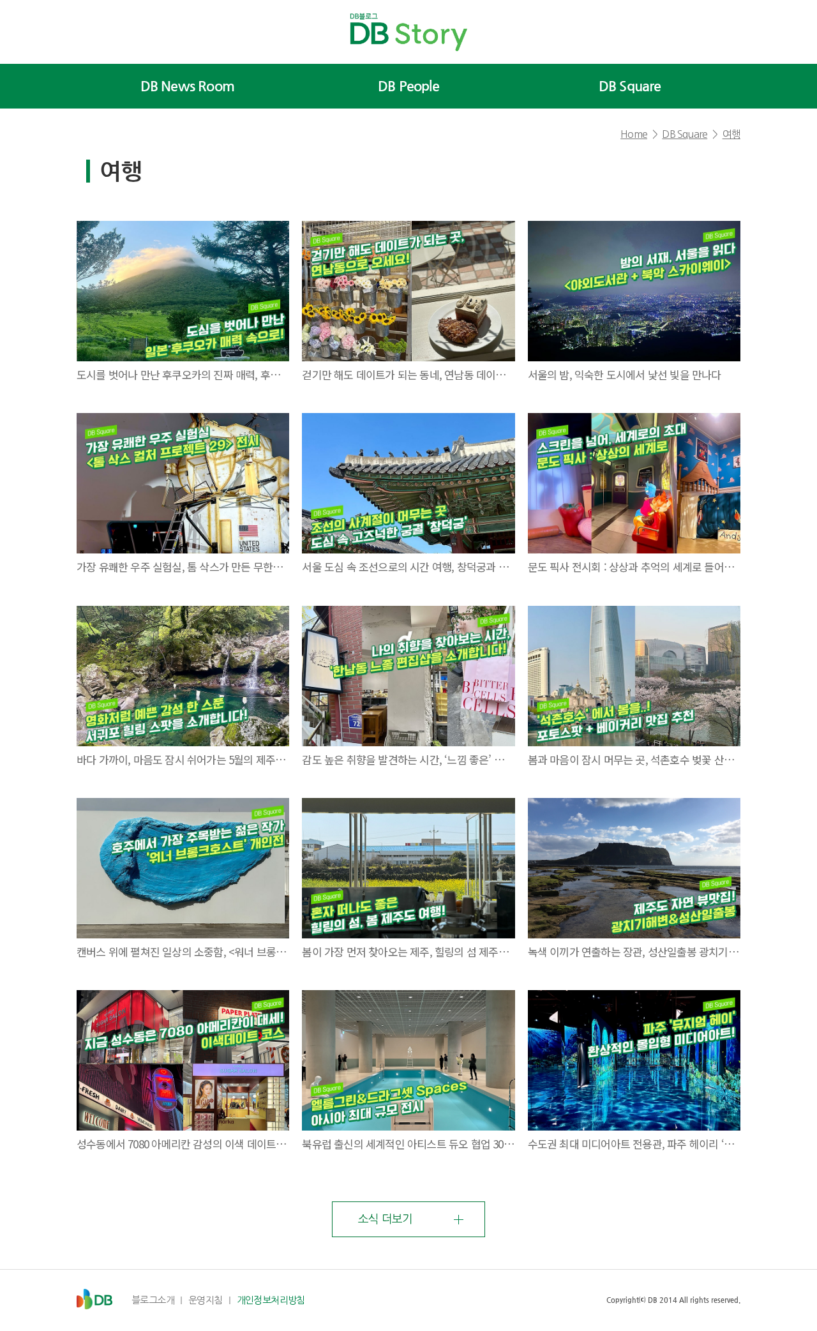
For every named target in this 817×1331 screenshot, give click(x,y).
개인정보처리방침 (271, 1300)
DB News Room (187, 86)
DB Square (630, 86)
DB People (408, 86)
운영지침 (205, 1300)
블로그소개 (152, 1300)
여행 (731, 134)
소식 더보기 (385, 1219)
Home (633, 134)
